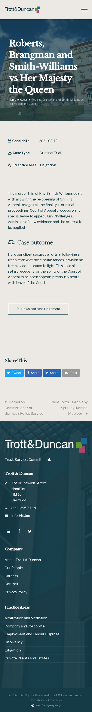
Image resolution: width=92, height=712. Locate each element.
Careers (11, 576)
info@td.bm (20, 516)
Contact (11, 584)
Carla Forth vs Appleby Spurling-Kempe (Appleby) (69, 408)
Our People (14, 568)
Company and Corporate (25, 626)
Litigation (48, 165)
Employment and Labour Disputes (32, 634)
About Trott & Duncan (23, 560)
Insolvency (13, 642)
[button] (84, 9)
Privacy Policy (16, 592)
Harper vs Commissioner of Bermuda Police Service (24, 408)
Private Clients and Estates (27, 658)
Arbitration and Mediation (26, 618)
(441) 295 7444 (23, 508)
